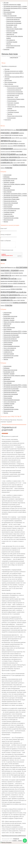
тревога (3, 167)
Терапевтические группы (10, 218)
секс (26, 157)
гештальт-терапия (10, 132)
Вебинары (6, 177)
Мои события (7, 191)
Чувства (5, 221)
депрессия (7, 135)
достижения (15, 135)
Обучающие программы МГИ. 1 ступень (15, 193)
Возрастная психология (10, 178)
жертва (21, 135)
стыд (18, 162)
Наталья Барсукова (10, 54)
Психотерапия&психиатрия (11, 208)
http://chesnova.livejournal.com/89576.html (14, 835)
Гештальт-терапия (8, 182)
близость (10, 130)
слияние (24, 160)
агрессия (4, 130)
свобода (22, 157)
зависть (13, 137)
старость (15, 162)
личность (6, 140)
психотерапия (8, 154)
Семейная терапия (8, 212)
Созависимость (7, 214)
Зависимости (7, 186)
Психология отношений (10, 203)
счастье (22, 162)
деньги (2, 135)
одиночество (10, 145)
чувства (8, 167)
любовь (14, 141)
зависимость (6, 138)
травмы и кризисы (20, 165)
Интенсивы (6, 188)
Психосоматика (8, 205)
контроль (24, 137)
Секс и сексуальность (9, 210)
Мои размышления (9, 190)
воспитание (21, 129)
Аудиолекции (7, 175)
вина (14, 130)
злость (17, 137)
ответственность (19, 146)
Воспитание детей (8, 180)
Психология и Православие (11, 199)
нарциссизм (4, 143)
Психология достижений (10, 197)
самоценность (14, 157)
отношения (7, 148)
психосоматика (16, 151)
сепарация (19, 160)
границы (21, 133)
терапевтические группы (6, 165)
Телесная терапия (8, 216)
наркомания (19, 141)
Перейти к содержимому (9, 66)
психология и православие (5, 151)
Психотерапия (7, 206)
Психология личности (10, 201)
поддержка (24, 148)
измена (20, 137)
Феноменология (8, 219)
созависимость (7, 162)
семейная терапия (8, 160)
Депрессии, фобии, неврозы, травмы (14, 184)
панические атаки (17, 148)
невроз (15, 143)
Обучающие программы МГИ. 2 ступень (15, 195)
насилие (10, 143)
